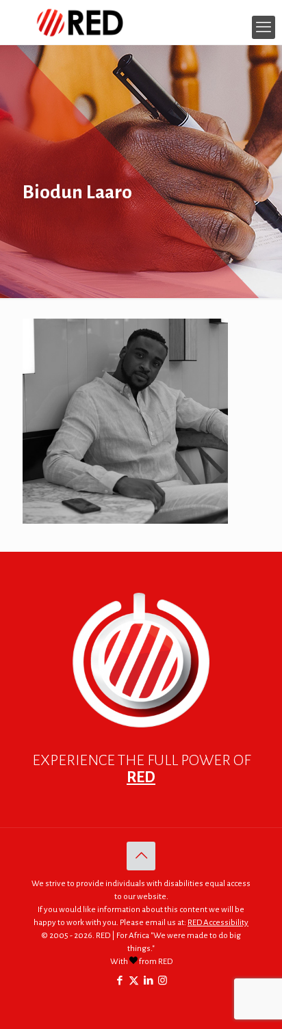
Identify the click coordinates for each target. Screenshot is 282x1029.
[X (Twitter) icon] (134, 981)
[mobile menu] (263, 27)
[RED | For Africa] (141, 22)
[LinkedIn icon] (148, 981)
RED (141, 777)
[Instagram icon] (162, 981)
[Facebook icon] (119, 981)
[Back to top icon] (141, 856)
